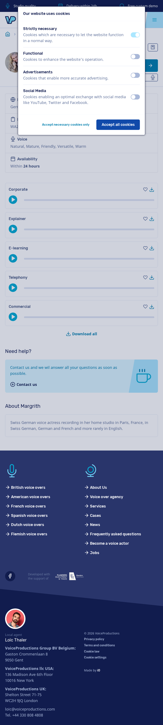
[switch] (135, 34)
